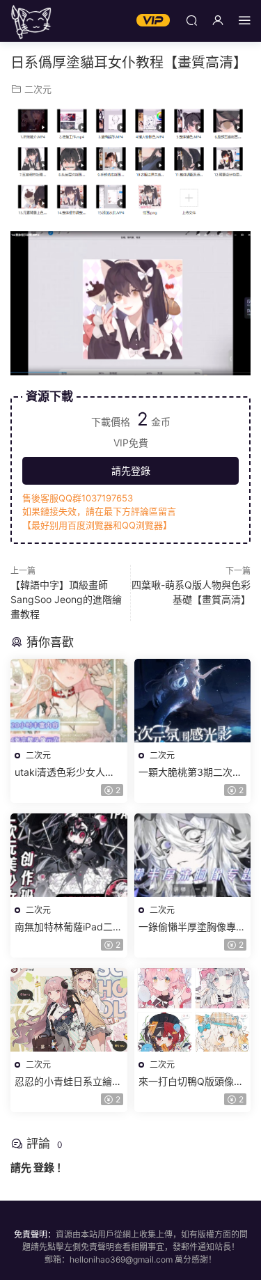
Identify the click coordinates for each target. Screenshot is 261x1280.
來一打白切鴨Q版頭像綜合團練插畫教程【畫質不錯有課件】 (192, 1081)
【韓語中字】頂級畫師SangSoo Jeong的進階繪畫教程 (66, 599)
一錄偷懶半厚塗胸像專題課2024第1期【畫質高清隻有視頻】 (192, 927)
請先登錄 (130, 470)
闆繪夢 (31, 21)
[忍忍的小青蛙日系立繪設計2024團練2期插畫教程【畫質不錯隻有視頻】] (68, 1010)
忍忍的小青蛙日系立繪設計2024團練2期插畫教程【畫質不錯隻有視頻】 (68, 1081)
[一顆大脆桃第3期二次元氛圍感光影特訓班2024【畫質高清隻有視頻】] (192, 700)
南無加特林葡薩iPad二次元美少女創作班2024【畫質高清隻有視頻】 (68, 927)
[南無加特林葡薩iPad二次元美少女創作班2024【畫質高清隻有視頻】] (68, 855)
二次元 (38, 89)
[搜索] (191, 19)
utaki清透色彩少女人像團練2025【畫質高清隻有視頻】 (65, 772)
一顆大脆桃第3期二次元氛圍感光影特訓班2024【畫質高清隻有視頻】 (190, 772)
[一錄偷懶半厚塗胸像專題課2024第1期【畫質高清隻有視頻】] (192, 855)
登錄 (43, 1167)
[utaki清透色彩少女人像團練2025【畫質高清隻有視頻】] (68, 700)
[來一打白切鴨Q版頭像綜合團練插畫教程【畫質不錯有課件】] (192, 1010)
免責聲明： (35, 1234)
